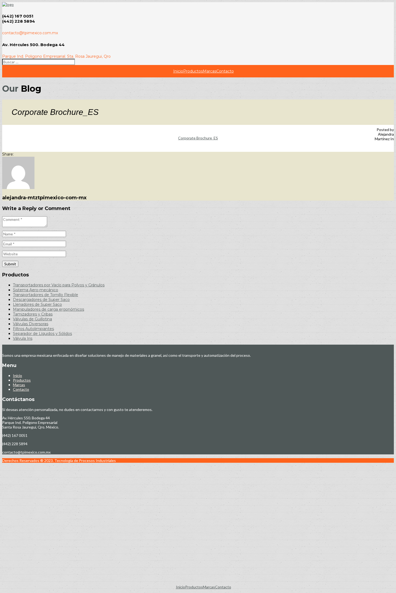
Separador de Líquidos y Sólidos (42, 333)
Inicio (178, 71)
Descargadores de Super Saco (41, 299)
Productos (193, 71)
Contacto (225, 71)
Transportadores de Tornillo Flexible (45, 294)
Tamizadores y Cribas (33, 314)
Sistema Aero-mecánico (35, 289)
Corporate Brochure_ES (198, 138)
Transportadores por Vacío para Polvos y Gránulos (59, 285)
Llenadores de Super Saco (37, 304)
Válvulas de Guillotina (32, 319)
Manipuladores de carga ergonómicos (48, 309)
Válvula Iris (22, 338)
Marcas (209, 71)
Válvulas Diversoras (30, 323)
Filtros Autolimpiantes (33, 328)
